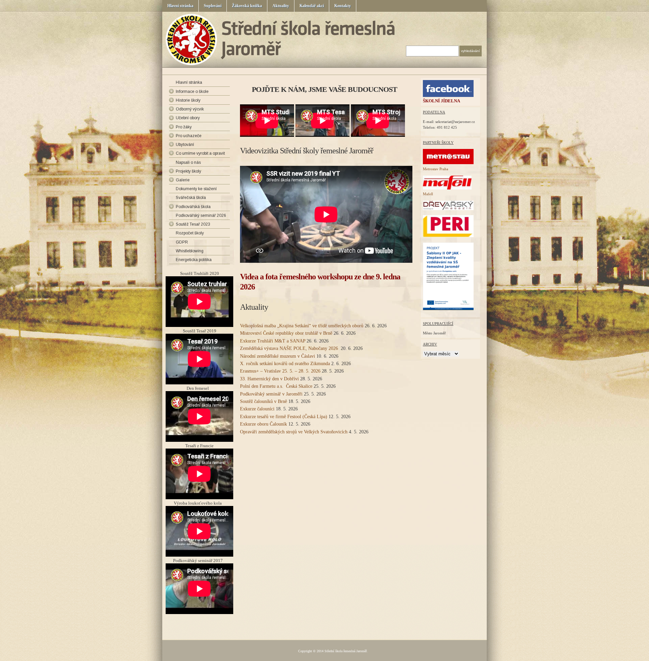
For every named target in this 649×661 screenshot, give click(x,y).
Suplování (212, 5)
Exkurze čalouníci (257, 408)
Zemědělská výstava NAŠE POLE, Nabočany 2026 (289, 348)
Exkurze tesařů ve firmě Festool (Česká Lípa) (283, 416)
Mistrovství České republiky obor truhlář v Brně (286, 333)
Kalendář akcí (311, 5)
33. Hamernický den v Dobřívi (269, 378)
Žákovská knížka (247, 5)
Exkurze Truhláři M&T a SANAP (272, 341)
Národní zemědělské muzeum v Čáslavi (277, 356)
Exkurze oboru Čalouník (263, 424)
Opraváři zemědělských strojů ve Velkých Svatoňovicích (293, 431)
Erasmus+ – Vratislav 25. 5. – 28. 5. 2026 (280, 371)
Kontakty (342, 5)
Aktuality (280, 5)
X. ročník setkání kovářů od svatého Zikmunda (285, 363)
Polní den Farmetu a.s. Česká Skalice (276, 386)
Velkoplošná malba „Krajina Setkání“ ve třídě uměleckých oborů (301, 325)
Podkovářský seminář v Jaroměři (271, 394)
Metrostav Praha (435, 169)
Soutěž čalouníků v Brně (263, 401)
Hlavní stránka (180, 5)
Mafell (428, 194)
